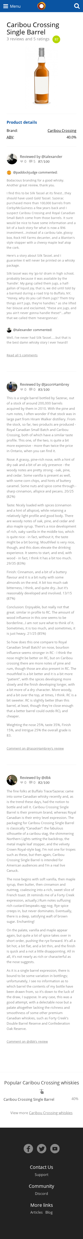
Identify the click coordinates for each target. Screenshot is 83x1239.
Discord (41, 1193)
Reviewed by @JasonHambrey (44, 384)
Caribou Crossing (62, 130)
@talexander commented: (32, 330)
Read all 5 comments (22, 355)
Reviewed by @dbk (35, 777)
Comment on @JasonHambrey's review (35, 748)
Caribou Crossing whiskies (51, 1112)
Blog (49, 1212)
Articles (36, 1212)
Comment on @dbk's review (27, 1041)
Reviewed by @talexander (41, 156)
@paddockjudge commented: (35, 172)
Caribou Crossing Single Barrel (29, 1099)
